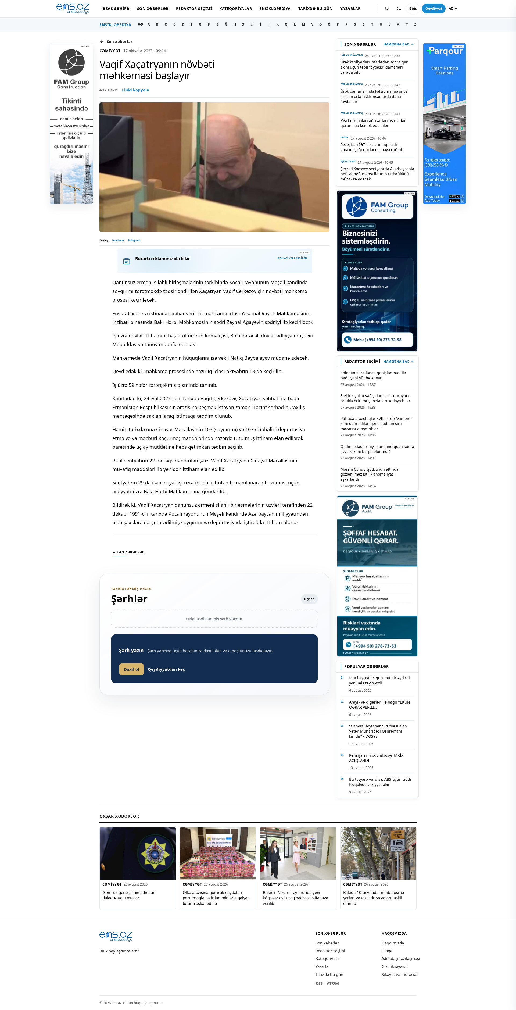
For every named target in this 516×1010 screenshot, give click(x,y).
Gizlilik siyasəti (395, 966)
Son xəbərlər (153, 8)
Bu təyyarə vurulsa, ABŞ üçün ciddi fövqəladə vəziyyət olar (380, 782)
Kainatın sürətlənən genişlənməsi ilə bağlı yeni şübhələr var (373, 375)
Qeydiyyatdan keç (166, 669)
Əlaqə (387, 950)
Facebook (118, 240)
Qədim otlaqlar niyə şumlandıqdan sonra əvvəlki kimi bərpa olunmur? (377, 449)
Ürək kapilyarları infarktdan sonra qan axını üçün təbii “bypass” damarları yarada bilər (374, 67)
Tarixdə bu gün (315, 8)
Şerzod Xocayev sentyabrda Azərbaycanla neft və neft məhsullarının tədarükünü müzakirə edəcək (377, 173)
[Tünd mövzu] (398, 8)
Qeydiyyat (433, 8)
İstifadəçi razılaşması (401, 958)
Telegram (134, 240)
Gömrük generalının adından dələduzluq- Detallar (128, 895)
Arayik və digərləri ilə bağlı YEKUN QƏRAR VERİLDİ (379, 704)
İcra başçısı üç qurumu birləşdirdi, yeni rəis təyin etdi (380, 680)
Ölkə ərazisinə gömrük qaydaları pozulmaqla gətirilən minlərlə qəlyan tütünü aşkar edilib (216, 898)
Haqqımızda (393, 942)
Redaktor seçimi (194, 8)
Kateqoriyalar (235, 8)
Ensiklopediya (275, 8)
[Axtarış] (387, 8)
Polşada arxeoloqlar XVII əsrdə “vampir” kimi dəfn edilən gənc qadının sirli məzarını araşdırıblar (376, 423)
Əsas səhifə (115, 8)
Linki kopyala (135, 89)
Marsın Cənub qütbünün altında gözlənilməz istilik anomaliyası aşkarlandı (370, 474)
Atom (333, 983)
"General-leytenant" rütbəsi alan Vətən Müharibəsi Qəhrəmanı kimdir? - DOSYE (378, 731)
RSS (319, 983)
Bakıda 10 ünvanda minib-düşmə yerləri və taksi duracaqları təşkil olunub (373, 898)
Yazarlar (350, 8)
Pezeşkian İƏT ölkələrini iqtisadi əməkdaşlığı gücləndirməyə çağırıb (372, 147)
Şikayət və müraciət (400, 974)
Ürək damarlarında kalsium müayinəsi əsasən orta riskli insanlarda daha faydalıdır (374, 96)
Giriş (413, 8)
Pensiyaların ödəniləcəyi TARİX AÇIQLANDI (376, 758)
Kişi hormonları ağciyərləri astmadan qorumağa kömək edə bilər (374, 123)
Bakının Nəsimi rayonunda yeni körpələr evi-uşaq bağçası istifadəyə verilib (295, 898)
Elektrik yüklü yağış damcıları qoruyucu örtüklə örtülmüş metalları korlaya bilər (375, 398)
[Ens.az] (72, 9)
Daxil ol (131, 669)
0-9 (140, 24)
